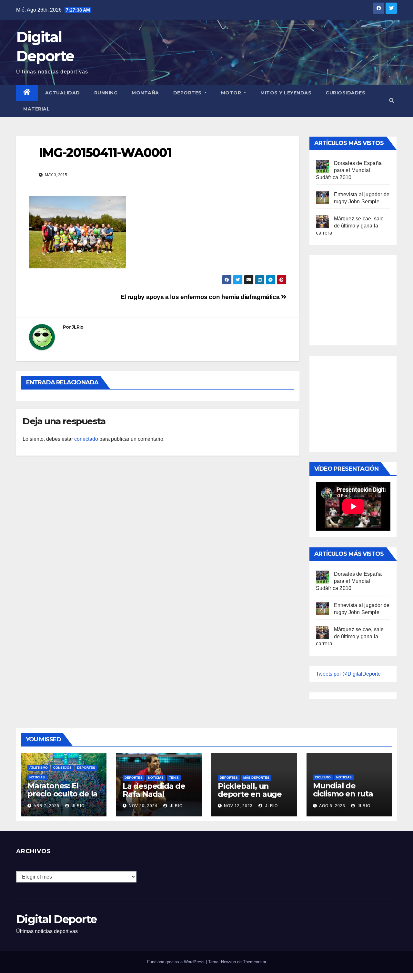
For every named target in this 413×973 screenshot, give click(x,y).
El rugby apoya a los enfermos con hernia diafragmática (201, 297)
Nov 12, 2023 (238, 806)
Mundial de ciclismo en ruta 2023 (343, 793)
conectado (86, 439)
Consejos (62, 767)
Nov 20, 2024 (143, 806)
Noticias (37, 777)
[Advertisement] (364, 298)
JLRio (78, 327)
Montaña (145, 93)
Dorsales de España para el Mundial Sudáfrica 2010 (349, 170)
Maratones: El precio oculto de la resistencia (62, 793)
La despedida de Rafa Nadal (154, 790)
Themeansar (254, 961)
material (36, 109)
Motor (232, 93)
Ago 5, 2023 (332, 806)
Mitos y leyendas (285, 93)
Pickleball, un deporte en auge (250, 790)
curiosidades (345, 93)
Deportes (188, 93)
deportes (86, 767)
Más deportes (256, 777)
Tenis (174, 777)
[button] (391, 100)
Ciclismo (323, 777)
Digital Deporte (56, 919)
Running (106, 93)
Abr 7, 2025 (46, 806)
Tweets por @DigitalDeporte (348, 674)
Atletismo (38, 767)
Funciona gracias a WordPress (176, 961)
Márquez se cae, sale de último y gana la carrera (350, 226)
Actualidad (62, 93)
